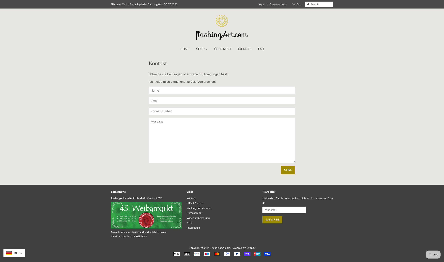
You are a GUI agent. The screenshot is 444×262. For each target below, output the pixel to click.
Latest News (118, 191)
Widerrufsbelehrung (198, 217)
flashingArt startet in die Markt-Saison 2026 (137, 198)
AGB (189, 222)
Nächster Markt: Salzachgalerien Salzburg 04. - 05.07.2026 (144, 4)
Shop (200, 49)
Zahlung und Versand (199, 208)
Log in (261, 4)
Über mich (222, 49)
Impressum (193, 227)
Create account (278, 4)
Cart (298, 4)
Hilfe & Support (195, 203)
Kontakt (191, 198)
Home (184, 49)
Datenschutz (194, 212)
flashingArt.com (221, 247)
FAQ (261, 49)
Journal (244, 49)
